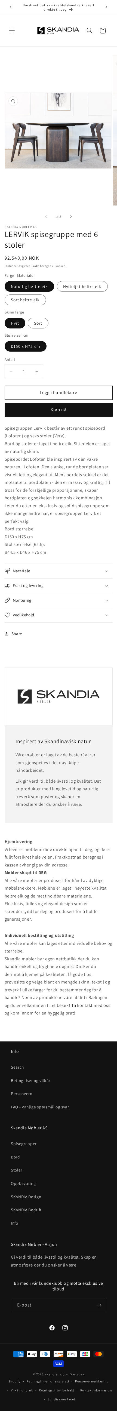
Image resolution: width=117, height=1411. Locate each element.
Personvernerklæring (92, 1381)
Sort (38, 323)
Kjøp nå (59, 410)
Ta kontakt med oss (90, 1005)
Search (17, 1067)
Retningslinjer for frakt (56, 1390)
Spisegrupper (24, 1143)
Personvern (21, 1093)
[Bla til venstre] (46, 216)
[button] (12, 30)
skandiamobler (57, 1374)
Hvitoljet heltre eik (82, 286)
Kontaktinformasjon (96, 1390)
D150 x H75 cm (25, 346)
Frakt (35, 266)
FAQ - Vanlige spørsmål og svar (40, 1106)
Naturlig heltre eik (29, 286)
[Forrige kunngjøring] (11, 7)
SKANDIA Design (26, 1196)
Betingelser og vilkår (30, 1080)
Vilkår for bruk (22, 1390)
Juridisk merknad (61, 1399)
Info (14, 1223)
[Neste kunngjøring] (107, 7)
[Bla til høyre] (71, 216)
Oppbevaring (23, 1183)
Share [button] (16, 633)
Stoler (16, 1170)
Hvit (15, 323)
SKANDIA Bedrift (26, 1209)
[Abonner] (99, 1305)
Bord (15, 1157)
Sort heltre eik (25, 299)
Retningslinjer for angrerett (47, 1381)
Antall (10, 359)
